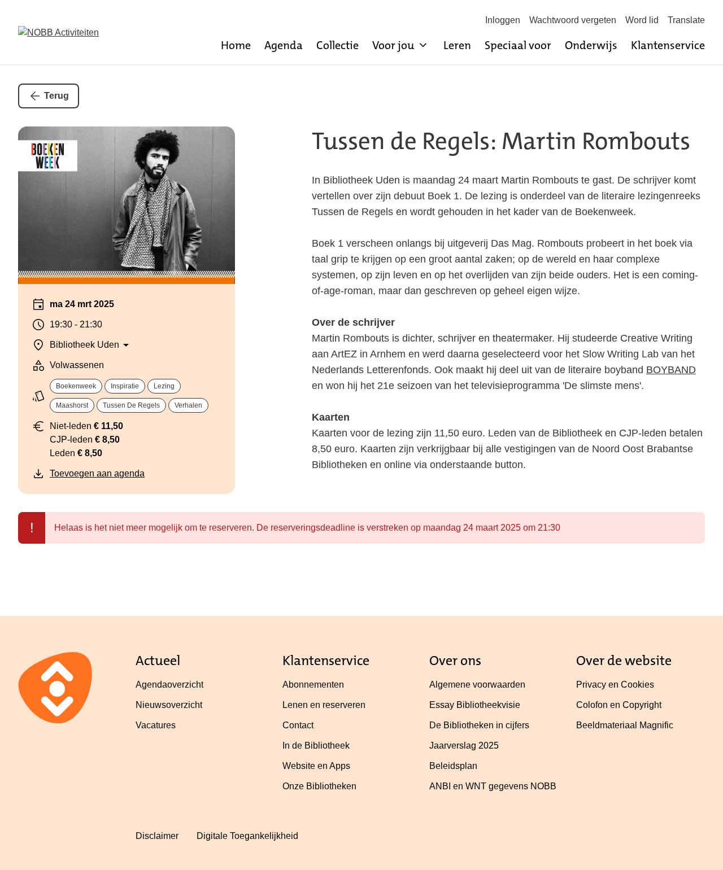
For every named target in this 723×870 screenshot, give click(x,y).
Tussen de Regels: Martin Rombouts (501, 141)
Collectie (337, 45)
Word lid (642, 20)
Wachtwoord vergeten (572, 20)
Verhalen (188, 405)
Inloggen (502, 20)
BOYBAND (671, 369)
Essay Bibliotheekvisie (474, 705)
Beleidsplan (453, 766)
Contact (297, 725)
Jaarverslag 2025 (464, 745)
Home (236, 45)
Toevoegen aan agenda (97, 473)
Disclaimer (157, 836)
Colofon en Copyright (618, 705)
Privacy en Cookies (615, 684)
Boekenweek (76, 386)
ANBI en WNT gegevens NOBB (492, 786)
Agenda (283, 45)
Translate (686, 20)
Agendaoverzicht (169, 684)
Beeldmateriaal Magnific (624, 725)
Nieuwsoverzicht (169, 705)
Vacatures (156, 725)
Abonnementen (313, 684)
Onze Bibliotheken (319, 786)
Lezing (164, 386)
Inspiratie (125, 386)
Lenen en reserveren (323, 705)
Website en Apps (316, 766)
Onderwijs (591, 45)
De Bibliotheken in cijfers (479, 725)
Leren (457, 45)
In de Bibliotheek (316, 745)
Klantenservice (668, 45)
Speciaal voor (518, 45)
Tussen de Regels (131, 405)
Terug (56, 95)
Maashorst (72, 405)
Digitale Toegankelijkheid (247, 836)
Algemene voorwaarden (477, 684)
